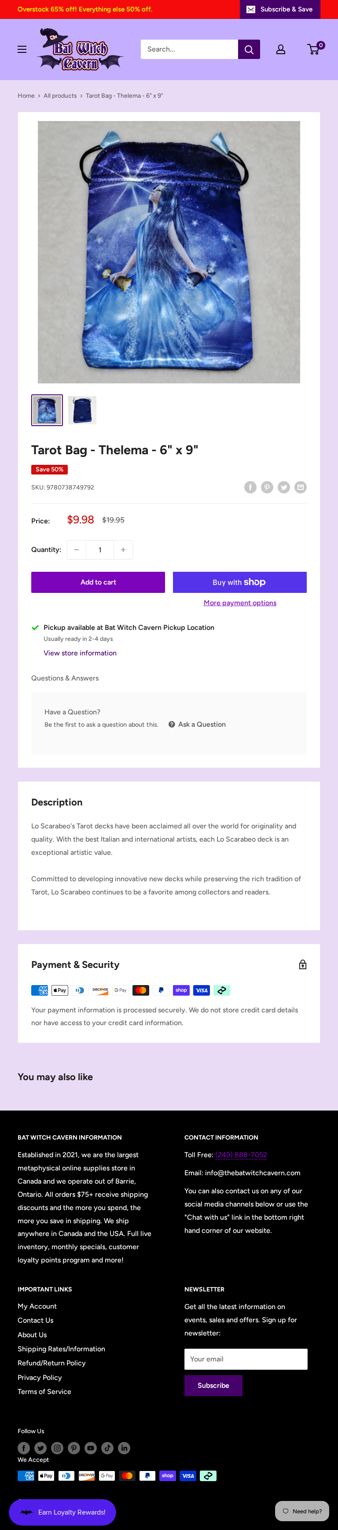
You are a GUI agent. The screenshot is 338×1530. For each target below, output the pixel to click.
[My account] (280, 49)
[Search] (249, 49)
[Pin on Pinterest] (267, 486)
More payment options (240, 603)
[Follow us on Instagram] (57, 1448)
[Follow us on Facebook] (24, 1448)
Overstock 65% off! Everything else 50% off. (85, 9)
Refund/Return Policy (52, 1363)
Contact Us (35, 1320)
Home (26, 95)
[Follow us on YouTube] (90, 1448)
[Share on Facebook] (250, 486)
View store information (80, 653)
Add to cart (98, 582)
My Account (37, 1306)
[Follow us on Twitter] (40, 1448)
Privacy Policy (40, 1377)
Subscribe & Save (286, 9)
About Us (32, 1335)
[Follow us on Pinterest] (74, 1448)
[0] (313, 49)
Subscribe (213, 1385)
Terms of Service (44, 1391)
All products (60, 95)
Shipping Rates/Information (61, 1349)
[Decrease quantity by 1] (76, 550)
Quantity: (46, 549)
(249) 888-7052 (241, 1155)
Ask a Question (201, 724)
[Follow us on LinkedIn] (124, 1448)
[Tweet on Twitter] (284, 486)
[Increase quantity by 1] (123, 550)
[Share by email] (300, 486)
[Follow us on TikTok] (107, 1448)
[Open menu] (22, 49)
